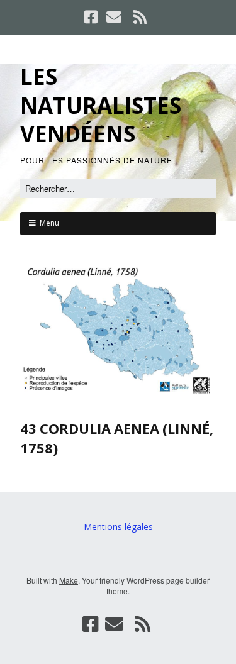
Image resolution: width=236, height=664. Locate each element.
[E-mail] (114, 17)
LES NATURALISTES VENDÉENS (100, 105)
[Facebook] (92, 17)
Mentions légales (118, 527)
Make (68, 580)
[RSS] (140, 17)
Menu (49, 223)
